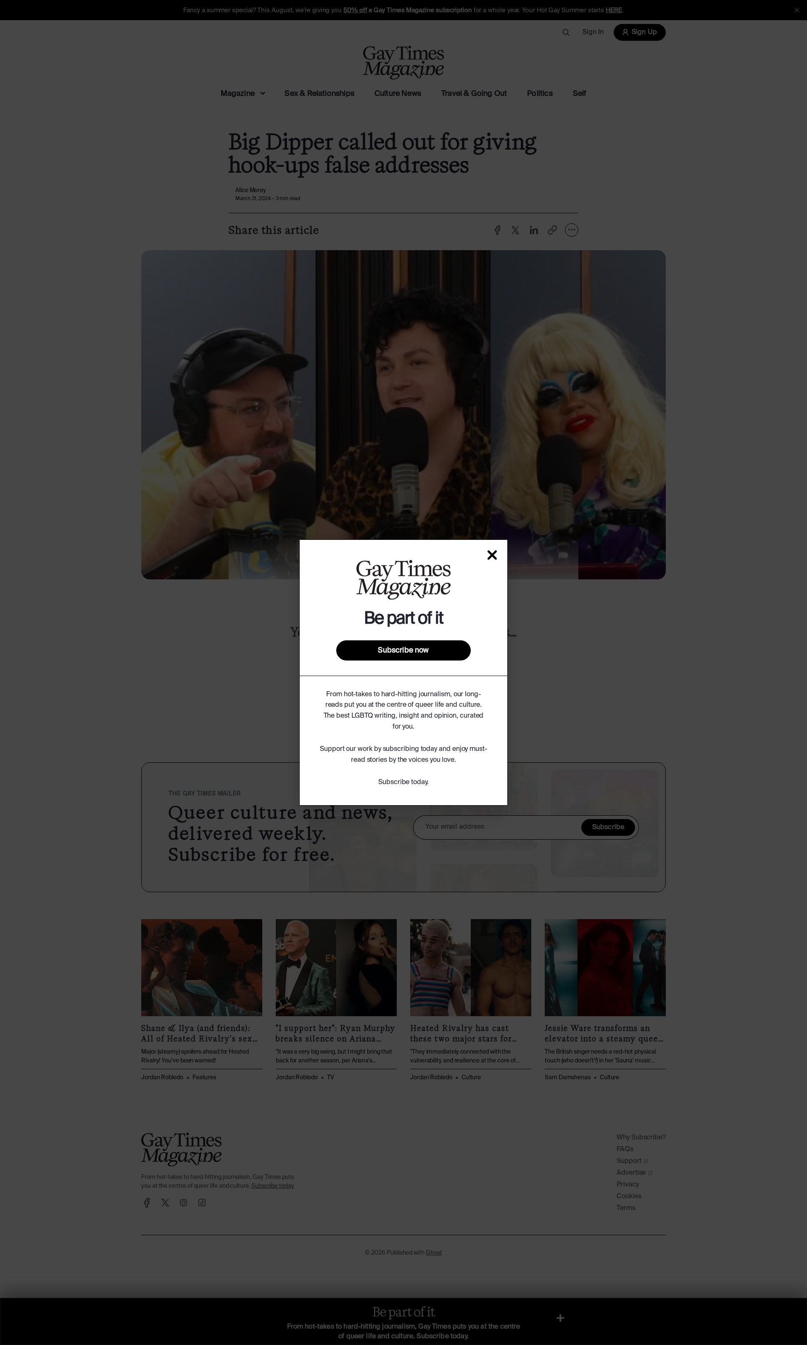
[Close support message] (492, 555)
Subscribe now (403, 650)
